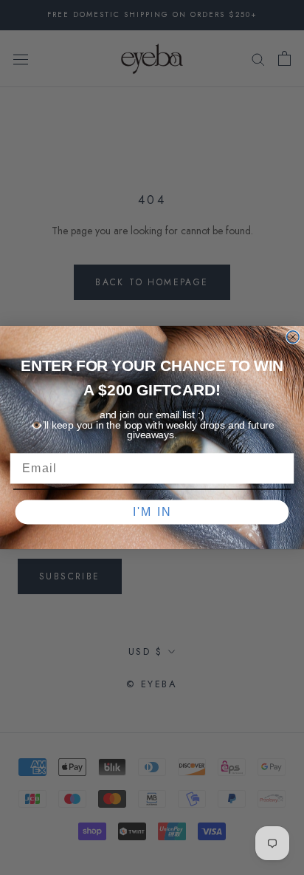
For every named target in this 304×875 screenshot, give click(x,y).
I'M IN (152, 512)
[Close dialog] (293, 337)
